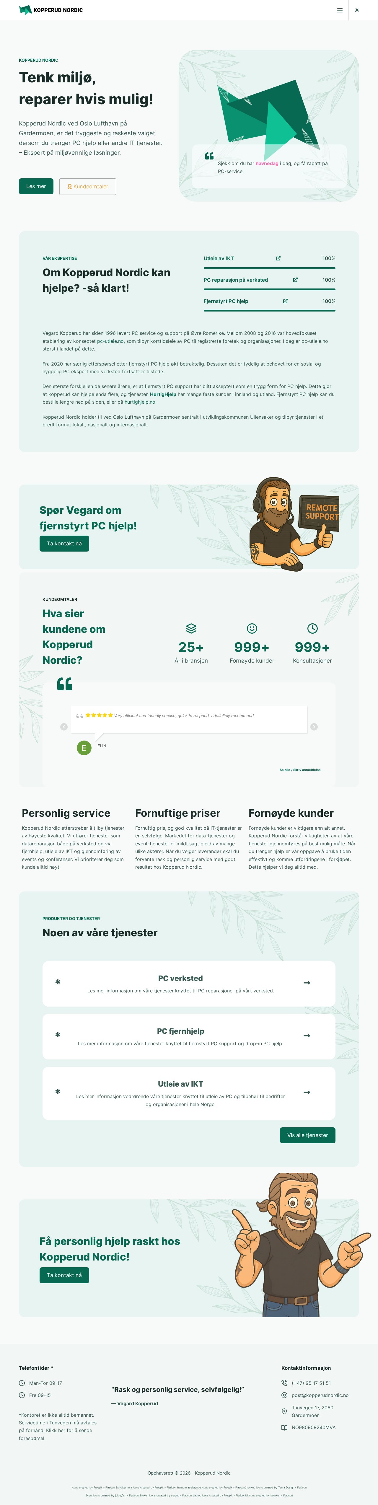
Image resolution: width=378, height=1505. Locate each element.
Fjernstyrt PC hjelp (226, 301)
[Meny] (340, 10)
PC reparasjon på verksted (236, 280)
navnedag (267, 163)
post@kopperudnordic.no (320, 1395)
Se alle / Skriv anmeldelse (300, 770)
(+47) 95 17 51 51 (311, 1383)
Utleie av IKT (219, 258)
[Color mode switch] (357, 10)
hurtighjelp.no (140, 402)
